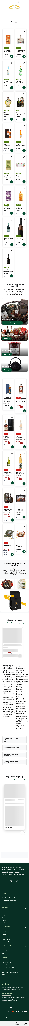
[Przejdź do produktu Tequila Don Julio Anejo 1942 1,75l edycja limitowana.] (12, 637)
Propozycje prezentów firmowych (9, 969)
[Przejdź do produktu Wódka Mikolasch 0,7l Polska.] (8, 70)
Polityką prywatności (12, 1000)
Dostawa (4, 934)
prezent (8, 799)
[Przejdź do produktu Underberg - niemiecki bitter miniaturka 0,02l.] (21, 461)
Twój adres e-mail (7, 993)
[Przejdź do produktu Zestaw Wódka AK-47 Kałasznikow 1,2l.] (8, 534)
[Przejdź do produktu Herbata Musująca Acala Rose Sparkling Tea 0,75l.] (21, 227)
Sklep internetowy (14, 1017)
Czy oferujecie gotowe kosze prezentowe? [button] (11, 754)
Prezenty (4, 974)
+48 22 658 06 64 (9, 897)
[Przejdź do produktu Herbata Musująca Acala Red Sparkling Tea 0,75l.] (8, 259)
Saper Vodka (12, 815)
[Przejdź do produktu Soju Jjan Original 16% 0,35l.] (21, 70)
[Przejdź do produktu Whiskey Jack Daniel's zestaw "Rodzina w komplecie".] (21, 498)
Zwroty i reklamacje (6, 939)
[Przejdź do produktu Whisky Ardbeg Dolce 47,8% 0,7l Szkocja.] (21, 102)
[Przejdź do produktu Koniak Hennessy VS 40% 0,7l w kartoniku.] (8, 425)
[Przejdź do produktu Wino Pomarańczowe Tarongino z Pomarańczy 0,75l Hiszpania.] (21, 133)
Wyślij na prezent (6, 977)
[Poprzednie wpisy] (21, 832)
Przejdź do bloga (18, 779)
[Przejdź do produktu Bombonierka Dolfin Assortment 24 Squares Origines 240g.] (21, 164)
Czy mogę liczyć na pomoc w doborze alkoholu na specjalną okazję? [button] (11, 740)
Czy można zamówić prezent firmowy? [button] (11, 762)
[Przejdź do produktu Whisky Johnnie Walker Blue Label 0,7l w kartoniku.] (8, 389)
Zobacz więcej (20, 24)
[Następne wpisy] (24, 832)
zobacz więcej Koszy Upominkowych (12, 323)
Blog (3, 953)
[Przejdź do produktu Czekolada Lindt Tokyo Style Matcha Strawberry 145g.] (8, 164)
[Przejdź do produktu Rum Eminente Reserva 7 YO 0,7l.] (21, 389)
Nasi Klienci (4, 922)
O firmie (3, 915)
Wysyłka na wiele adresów (8, 967)
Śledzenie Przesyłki (6, 950)
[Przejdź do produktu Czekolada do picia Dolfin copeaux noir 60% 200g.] (8, 196)
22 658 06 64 (22, 2)
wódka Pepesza (15, 813)
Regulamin (4, 920)
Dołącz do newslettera (8, 995)
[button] (11, 31)
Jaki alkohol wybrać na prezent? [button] (12, 747)
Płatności (4, 932)
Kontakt (3, 913)
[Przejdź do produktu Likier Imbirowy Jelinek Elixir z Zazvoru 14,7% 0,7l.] (8, 102)
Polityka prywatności (6, 941)
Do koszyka (11, 56)
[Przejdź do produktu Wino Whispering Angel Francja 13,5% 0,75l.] (21, 425)
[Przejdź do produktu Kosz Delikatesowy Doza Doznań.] (21, 534)
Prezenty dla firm (6, 964)
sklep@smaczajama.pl (10, 900)
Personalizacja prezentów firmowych (10, 972)
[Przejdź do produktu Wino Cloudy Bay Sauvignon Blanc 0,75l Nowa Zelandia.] (8, 461)
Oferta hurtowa (5, 918)
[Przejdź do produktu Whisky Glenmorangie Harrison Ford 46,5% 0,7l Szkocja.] (8, 133)
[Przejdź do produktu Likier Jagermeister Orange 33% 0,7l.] (21, 196)
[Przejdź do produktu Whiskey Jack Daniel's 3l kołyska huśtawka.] (8, 498)
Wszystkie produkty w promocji (15, 623)
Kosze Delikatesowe (6, 962)
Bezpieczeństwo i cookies (8, 936)
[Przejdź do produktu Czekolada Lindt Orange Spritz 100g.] (8, 39)
